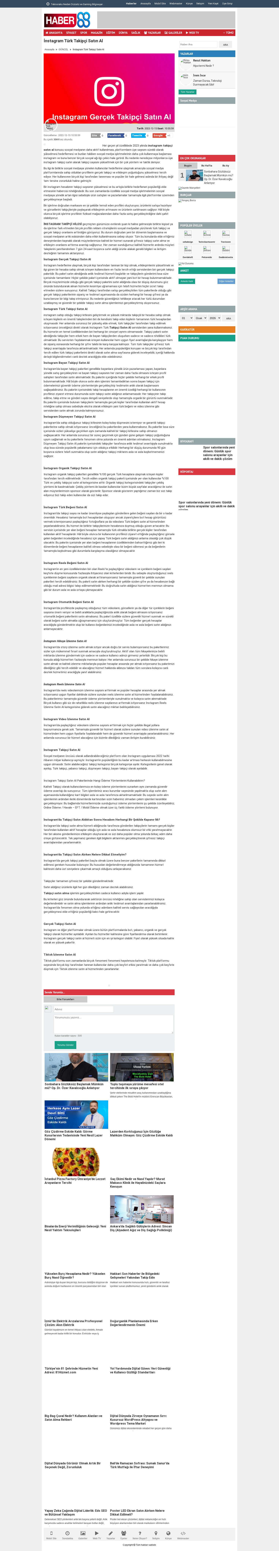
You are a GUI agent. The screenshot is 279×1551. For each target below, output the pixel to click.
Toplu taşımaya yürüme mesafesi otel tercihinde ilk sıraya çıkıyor (137, 1086)
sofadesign (188, 241)
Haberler (131, 3)
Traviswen (226, 241)
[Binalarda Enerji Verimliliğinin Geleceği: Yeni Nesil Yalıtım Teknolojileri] (76, 1209)
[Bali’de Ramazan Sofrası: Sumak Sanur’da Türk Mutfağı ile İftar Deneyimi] (142, 1446)
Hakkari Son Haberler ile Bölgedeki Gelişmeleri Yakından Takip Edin (134, 1275)
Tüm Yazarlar (187, 92)
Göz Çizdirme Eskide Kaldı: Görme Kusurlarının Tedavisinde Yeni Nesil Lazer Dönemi (74, 1135)
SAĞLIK (135, 33)
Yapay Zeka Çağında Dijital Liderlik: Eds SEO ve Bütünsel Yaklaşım (76, 1512)
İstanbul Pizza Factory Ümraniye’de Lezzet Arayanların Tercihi (75, 1181)
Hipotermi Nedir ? (203, 65)
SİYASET (71, 33)
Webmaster (175, 3)
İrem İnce (199, 75)
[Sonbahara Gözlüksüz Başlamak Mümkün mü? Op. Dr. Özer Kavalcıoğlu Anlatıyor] (76, 1067)
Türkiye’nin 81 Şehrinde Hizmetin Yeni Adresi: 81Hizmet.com (71, 1370)
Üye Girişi (227, 3)
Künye (189, 3)
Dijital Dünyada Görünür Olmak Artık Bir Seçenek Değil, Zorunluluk (73, 1465)
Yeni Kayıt (213, 3)
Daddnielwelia (226, 257)
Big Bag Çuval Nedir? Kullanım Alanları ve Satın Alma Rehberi (73, 1418)
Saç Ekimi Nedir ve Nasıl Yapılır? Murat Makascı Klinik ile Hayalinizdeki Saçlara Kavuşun (138, 1182)
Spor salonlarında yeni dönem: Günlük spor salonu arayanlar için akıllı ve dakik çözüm (219, 453)
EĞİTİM (110, 33)
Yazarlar (110, 1538)
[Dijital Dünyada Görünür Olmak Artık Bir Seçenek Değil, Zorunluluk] (76, 1446)
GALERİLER (175, 33)
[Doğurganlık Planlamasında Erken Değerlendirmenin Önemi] (142, 1304)
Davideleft (188, 257)
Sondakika (67, 1538)
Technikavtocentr (207, 241)
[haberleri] (46, 981)
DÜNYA (123, 33)
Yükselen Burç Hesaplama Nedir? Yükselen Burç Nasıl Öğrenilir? (75, 1275)
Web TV (97, 1538)
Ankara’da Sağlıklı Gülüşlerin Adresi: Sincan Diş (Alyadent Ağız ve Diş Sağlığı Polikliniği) (141, 1228)
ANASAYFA (55, 33)
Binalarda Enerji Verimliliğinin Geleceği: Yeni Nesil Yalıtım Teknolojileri (75, 1228)
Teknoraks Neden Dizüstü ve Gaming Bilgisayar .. (77, 4)
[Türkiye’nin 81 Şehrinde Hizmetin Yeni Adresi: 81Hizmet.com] (76, 1351)
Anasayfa (145, 3)
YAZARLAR (154, 33)
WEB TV (194, 33)
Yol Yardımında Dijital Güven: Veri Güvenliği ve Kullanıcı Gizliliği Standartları (140, 1370)
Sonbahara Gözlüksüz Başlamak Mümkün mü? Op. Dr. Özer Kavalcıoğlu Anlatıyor (74, 1086)
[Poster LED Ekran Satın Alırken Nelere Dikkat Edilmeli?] (142, 1494)
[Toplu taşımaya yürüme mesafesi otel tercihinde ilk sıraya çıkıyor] (142, 1067)
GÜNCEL (63, 49)
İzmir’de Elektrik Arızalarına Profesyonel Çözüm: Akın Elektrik (73, 1323)
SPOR (83, 33)
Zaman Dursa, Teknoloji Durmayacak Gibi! (207, 82)
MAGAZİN (96, 33)
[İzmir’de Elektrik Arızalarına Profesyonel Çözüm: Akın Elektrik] (76, 1304)
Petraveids (207, 257)
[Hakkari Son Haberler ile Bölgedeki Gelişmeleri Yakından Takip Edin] (142, 1257)
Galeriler (82, 1538)
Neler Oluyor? (140, 1538)
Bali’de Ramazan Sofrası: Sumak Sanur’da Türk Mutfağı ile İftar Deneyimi (139, 1465)
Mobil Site (160, 3)
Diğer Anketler (226, 281)
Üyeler (123, 1538)
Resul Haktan (201, 60)
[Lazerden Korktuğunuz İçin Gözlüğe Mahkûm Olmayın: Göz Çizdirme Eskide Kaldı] (142, 1114)
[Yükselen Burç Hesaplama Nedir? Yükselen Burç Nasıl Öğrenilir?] (76, 1257)
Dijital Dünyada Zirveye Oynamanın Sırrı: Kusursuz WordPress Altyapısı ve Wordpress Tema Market (138, 1419)
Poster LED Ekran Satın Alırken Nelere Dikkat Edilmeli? (137, 1512)
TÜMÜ (229, 33)
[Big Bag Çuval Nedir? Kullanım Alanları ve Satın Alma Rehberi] (76, 1399)
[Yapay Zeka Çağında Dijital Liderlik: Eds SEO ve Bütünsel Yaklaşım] (76, 1494)
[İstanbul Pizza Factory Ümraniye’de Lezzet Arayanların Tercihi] (76, 1162)
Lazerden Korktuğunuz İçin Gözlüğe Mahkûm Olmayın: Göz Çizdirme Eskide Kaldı (141, 1133)
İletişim (200, 3)
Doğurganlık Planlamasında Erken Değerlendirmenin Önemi (134, 1323)
